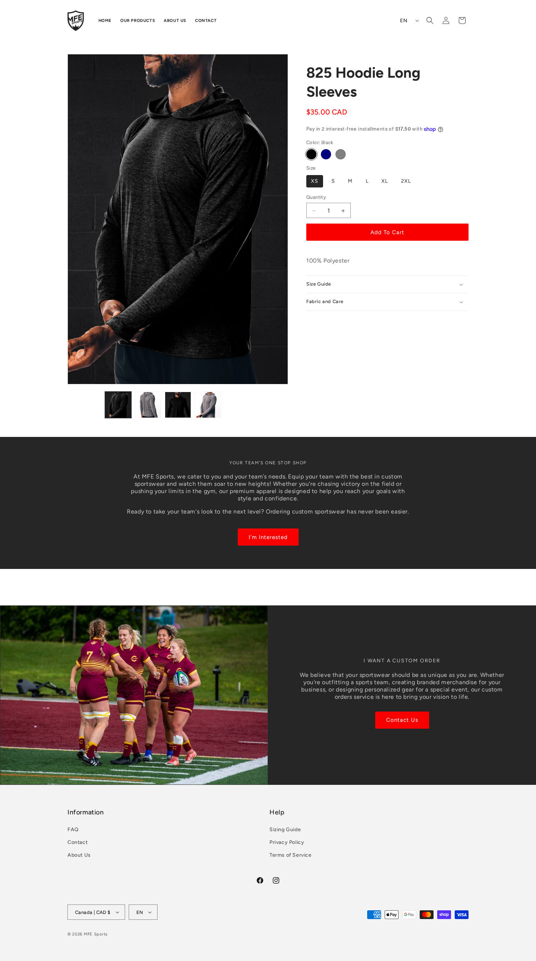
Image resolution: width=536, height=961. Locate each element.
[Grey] (340, 155)
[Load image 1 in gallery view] (118, 405)
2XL (406, 181)
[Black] (311, 155)
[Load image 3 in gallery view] (178, 405)
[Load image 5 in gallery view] (208, 405)
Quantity (316, 197)
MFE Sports (96, 934)
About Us (79, 855)
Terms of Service (290, 855)
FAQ (73, 829)
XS (314, 181)
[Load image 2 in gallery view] (148, 405)
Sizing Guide (285, 829)
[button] (430, 20)
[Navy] (326, 155)
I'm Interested (268, 537)
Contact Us (402, 720)
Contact (77, 842)
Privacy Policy (286, 842)
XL (384, 181)
